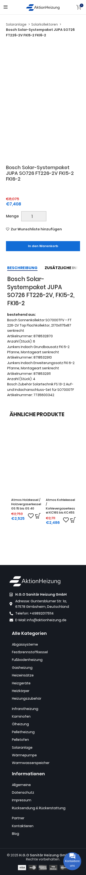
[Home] (43, 7)
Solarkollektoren (45, 24)
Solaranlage (16, 24)
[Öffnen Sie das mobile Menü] (5, 7)
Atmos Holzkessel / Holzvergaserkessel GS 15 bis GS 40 (26, 504)
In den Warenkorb (43, 246)
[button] (38, 516)
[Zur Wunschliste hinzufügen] (31, 516)
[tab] (22, 268)
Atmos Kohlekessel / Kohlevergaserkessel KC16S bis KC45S (60, 506)
